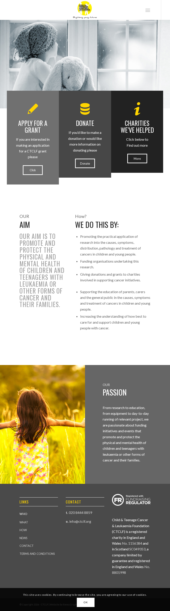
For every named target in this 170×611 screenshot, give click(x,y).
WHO (23, 514)
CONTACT (26, 546)
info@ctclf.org (80, 521)
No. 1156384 (132, 543)
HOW (23, 530)
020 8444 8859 (80, 512)
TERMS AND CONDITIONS (37, 553)
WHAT (23, 522)
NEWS (23, 538)
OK (85, 602)
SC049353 (137, 549)
